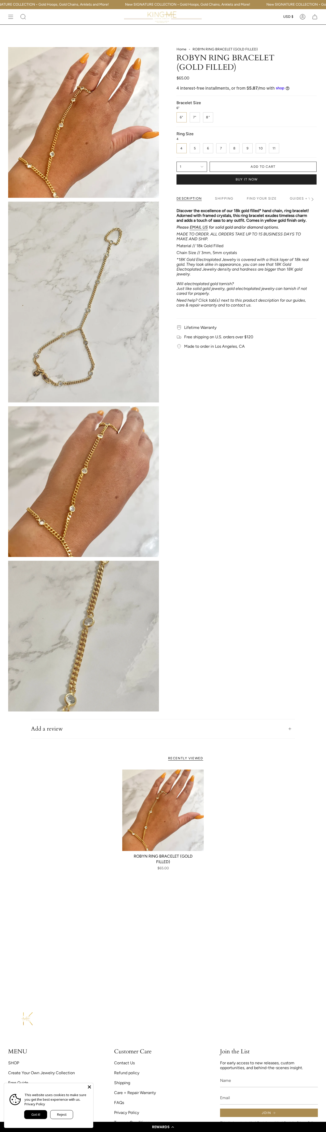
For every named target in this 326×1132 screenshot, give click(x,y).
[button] (163, 1127)
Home (181, 49)
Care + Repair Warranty (135, 1092)
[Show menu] (11, 16)
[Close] (89, 1086)
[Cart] (315, 16)
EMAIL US (199, 227)
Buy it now (247, 179)
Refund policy (126, 1072)
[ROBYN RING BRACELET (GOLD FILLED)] (163, 810)
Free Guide (18, 1082)
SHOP (13, 1062)
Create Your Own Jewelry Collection (41, 1072)
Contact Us (124, 1062)
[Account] (303, 16)
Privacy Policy (126, 1112)
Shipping (122, 1082)
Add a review (47, 729)
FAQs (119, 1102)
